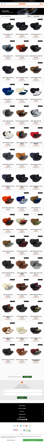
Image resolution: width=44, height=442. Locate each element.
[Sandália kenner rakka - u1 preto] (22, 76)
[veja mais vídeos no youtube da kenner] (21, 419)
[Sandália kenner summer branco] (36, 98)
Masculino (8, 16)
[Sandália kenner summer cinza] (8, 250)
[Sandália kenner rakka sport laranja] (8, 315)
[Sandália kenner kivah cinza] (36, 163)
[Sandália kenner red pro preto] (22, 163)
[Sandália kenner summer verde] (36, 228)
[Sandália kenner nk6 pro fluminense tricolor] (36, 358)
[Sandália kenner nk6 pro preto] (8, 163)
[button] (32, 1)
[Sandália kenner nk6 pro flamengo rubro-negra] (36, 141)
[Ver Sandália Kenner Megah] (22, 14)
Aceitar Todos (33, 440)
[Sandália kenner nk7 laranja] (8, 228)
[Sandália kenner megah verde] (36, 315)
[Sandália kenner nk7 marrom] (36, 76)
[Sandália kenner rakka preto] (22, 315)
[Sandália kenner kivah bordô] (22, 250)
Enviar (22, 397)
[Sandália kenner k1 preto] (8, 33)
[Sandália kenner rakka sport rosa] (36, 293)
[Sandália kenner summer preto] (8, 76)
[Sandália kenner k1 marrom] (22, 293)
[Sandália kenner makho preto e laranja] (22, 141)
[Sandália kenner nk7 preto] (36, 33)
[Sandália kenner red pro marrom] (22, 358)
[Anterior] (2, 1)
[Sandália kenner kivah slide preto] (8, 358)
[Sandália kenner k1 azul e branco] (22, 98)
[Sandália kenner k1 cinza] (8, 293)
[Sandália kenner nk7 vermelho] (22, 228)
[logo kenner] (22, 4)
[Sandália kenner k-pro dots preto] (36, 250)
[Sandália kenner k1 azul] (8, 98)
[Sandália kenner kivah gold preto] (22, 33)
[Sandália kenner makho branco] (8, 141)
